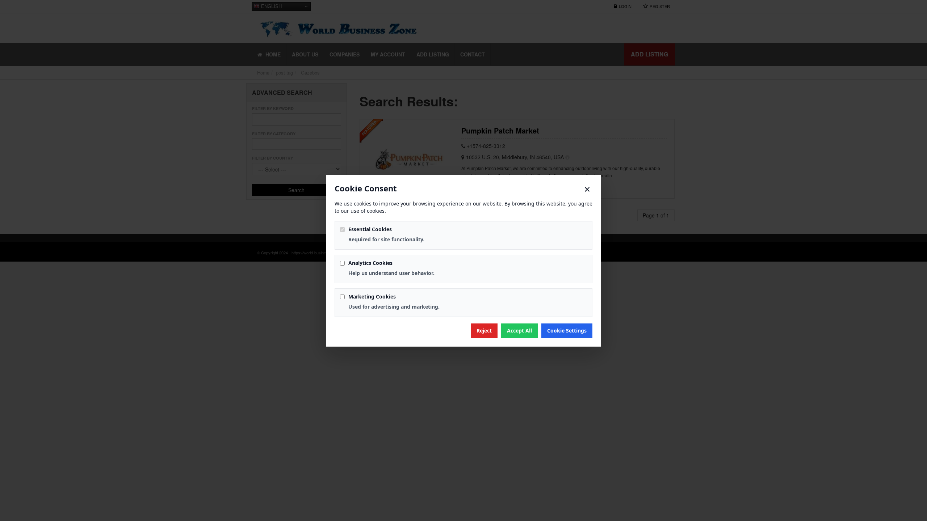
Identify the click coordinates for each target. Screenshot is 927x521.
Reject (484, 330)
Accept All (519, 330)
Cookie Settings (567, 330)
